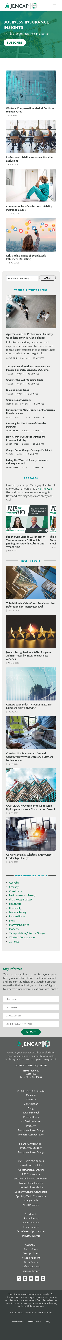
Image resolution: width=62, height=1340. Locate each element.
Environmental (31, 1112)
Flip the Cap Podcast (20, 899)
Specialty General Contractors (31, 1191)
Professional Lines (19, 924)
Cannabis (14, 882)
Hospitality (15, 908)
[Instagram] (37, 1278)
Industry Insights (31, 1235)
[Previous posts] (9, 528)
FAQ (48, 1321)
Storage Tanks (31, 1200)
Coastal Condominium (31, 1165)
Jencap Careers (31, 1226)
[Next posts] (53, 528)
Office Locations (31, 1266)
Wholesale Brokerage (31, 1090)
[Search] (47, 278)
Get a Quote (31, 1248)
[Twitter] (19, 1278)
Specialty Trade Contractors (31, 1196)
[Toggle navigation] (54, 6)
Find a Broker (31, 1262)
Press (12, 920)
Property (14, 928)
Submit (31, 1032)
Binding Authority (31, 1143)
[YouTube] (31, 1278)
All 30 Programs (31, 1204)
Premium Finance (31, 1270)
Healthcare (15, 903)
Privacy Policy (35, 1321)
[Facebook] (43, 1278)
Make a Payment (31, 1257)
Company (31, 1214)
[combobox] (22, 278)
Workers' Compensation (22, 937)
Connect (31, 1244)
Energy (31, 1108)
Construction (16, 891)
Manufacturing (17, 912)
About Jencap (31, 1218)
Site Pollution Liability (31, 1187)
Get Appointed (31, 1253)
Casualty (14, 886)
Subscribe (15, 42)
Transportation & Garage (31, 1130)
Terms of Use (18, 1321)
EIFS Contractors (31, 1174)
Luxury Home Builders (31, 1182)
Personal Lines (17, 916)
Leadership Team (31, 1222)
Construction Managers (31, 1169)
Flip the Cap (45, 488)
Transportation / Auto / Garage (27, 933)
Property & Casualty (31, 1147)
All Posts (14, 941)
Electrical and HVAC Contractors (31, 1178)
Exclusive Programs (31, 1161)
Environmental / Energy (22, 895)
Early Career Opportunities (31, 1231)
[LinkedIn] (25, 1278)
